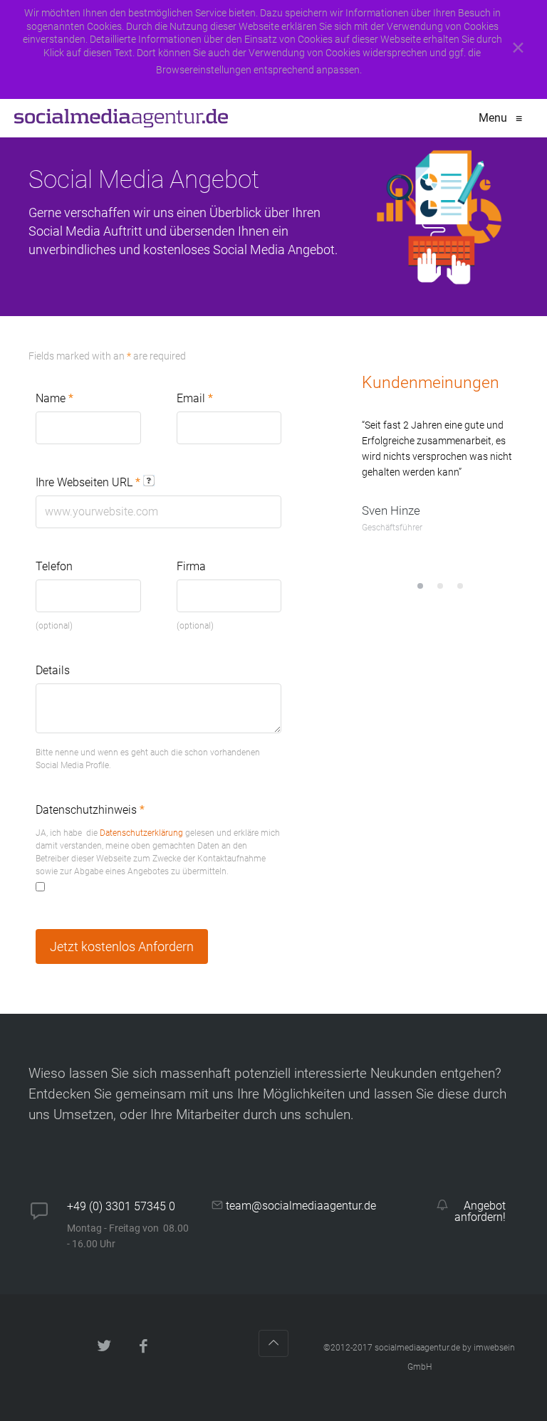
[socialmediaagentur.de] (121, 118)
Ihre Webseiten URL (88, 482)
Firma (191, 566)
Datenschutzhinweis (90, 810)
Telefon (54, 566)
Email (195, 398)
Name (54, 398)
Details (53, 670)
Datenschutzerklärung (141, 833)
